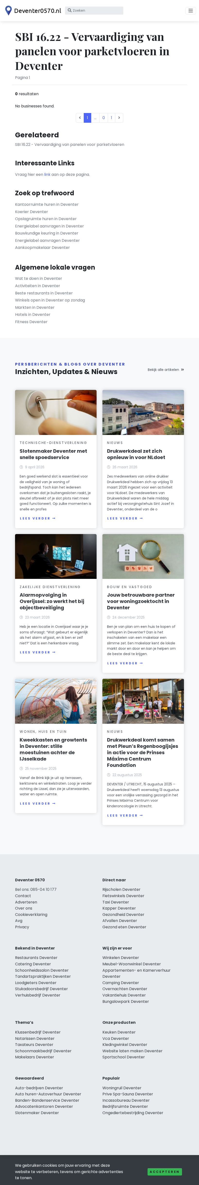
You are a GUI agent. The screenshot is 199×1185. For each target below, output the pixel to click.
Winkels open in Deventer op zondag (50, 300)
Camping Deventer (120, 983)
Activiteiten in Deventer (37, 286)
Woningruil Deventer (121, 1088)
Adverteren (26, 902)
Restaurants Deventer (36, 957)
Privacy (22, 927)
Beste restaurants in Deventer (44, 293)
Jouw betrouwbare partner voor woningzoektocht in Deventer (141, 601)
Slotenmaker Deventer (37, 1113)
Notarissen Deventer (35, 1038)
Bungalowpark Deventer (125, 1001)
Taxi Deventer (115, 902)
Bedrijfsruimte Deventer (125, 1106)
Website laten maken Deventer (132, 1051)
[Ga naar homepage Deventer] (32, 10)
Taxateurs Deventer (34, 1044)
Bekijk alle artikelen (163, 369)
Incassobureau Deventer (126, 1100)
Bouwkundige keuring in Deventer (46, 233)
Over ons (23, 908)
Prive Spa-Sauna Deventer (127, 1094)
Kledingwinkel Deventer (124, 1044)
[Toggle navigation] (190, 10)
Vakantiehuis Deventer (124, 995)
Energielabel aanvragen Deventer (47, 240)
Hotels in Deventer (32, 314)
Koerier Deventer (31, 212)
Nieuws (115, 442)
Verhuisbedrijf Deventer (37, 995)
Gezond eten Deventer (124, 927)
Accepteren (165, 1172)
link (47, 174)
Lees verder (35, 518)
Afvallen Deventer (119, 920)
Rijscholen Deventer (121, 889)
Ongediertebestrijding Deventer (132, 1113)
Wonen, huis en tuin (43, 731)
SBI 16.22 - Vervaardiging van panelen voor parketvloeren (69, 144)
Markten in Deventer (35, 307)
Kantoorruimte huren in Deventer (47, 204)
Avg (18, 920)
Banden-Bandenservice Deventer (47, 1100)
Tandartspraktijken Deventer (43, 976)
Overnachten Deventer (124, 989)
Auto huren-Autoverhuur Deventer (48, 1094)
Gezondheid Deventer (123, 914)
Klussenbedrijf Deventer (38, 1032)
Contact (23, 896)
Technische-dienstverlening (53, 442)
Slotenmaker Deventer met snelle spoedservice (53, 454)
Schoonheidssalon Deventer (42, 970)
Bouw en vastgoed (129, 586)
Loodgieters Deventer (36, 983)
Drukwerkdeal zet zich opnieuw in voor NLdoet (136, 454)
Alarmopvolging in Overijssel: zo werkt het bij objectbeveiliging (52, 601)
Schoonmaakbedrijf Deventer (43, 1051)
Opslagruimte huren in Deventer (46, 219)
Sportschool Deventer (123, 1057)
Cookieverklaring (31, 914)
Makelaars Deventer (34, 1057)
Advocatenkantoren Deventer (44, 1106)
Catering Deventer (33, 964)
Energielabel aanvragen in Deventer (49, 226)
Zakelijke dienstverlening (50, 586)
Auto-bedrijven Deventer (39, 1088)
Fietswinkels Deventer (123, 896)
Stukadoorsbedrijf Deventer (41, 989)
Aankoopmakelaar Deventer (42, 247)
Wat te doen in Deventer (38, 278)
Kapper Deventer (119, 908)
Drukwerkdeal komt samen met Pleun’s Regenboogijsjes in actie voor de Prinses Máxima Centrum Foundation (142, 752)
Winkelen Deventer (120, 957)
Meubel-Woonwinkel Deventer (131, 964)
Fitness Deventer (31, 322)
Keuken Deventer (119, 1032)
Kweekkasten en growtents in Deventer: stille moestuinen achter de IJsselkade (53, 749)
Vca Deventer (115, 1038)
